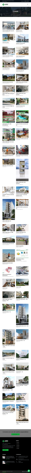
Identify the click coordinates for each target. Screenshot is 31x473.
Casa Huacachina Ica (20, 70)
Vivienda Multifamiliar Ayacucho (8, 30)
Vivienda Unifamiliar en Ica (21, 232)
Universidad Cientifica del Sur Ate (22, 138)
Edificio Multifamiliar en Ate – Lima (22, 325)
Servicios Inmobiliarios (5, 126)
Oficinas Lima (4, 288)
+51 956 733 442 (20, 462)
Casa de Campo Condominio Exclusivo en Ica (21, 195)
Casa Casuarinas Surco (20, 56)
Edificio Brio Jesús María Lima (7, 165)
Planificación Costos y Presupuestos (20, 259)
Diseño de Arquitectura (5, 31)
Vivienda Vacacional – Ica (21, 359)
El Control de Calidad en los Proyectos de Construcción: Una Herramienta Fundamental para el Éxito (10, 457)
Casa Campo (18, 286)
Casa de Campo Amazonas (7, 82)
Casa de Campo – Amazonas (8, 401)
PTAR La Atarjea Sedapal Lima (7, 155)
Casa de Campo (5, 42)
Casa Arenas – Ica (19, 371)
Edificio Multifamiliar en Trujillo (7, 232)
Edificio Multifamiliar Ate (6, 220)
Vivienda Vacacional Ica (20, 43)
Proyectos (18, 445)
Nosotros (18, 442)
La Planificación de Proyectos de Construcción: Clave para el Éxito (10, 462)
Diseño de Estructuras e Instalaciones (6, 275)
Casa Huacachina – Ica (20, 340)
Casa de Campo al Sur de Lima (8, 243)
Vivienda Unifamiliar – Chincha (21, 385)
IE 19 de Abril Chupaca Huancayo (22, 155)
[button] (29, 471)
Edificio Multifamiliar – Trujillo (7, 389)
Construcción (18, 139)
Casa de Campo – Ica (6, 311)
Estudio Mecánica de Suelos (7, 263)
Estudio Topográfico (19, 246)
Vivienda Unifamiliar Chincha (7, 55)
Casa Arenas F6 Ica (6, 68)
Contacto (18, 448)
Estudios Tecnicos (18, 247)
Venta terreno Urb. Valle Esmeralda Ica (6, 124)
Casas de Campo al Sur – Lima (22, 299)
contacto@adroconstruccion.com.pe (23, 459)
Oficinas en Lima (19, 30)
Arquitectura (18, 276)
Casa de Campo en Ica (20, 106)
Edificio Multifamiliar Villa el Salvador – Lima (7, 300)
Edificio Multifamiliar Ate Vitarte (21, 82)
